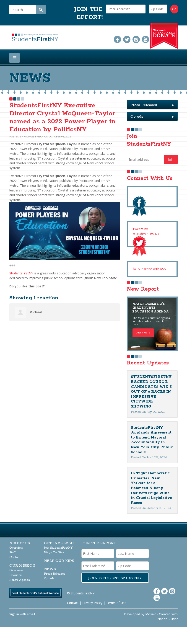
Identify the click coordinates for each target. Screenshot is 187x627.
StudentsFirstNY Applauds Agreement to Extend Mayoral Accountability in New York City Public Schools (152, 440)
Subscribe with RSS (152, 269)
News (50, 569)
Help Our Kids (59, 560)
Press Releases (152, 105)
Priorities (15, 575)
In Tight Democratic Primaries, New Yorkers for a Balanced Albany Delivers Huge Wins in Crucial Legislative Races (151, 488)
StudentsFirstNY (21, 273)
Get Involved (59, 543)
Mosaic (150, 614)
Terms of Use (116, 603)
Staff (12, 553)
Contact (15, 557)
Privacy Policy (92, 603)
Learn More (143, 332)
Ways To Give (54, 553)
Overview (16, 548)
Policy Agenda (19, 580)
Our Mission (22, 565)
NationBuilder (167, 619)
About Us (19, 543)
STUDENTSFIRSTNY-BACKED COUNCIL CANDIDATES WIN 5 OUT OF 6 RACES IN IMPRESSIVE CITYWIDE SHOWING (152, 391)
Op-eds (152, 116)
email (31, 614)
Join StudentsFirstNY (58, 548)
